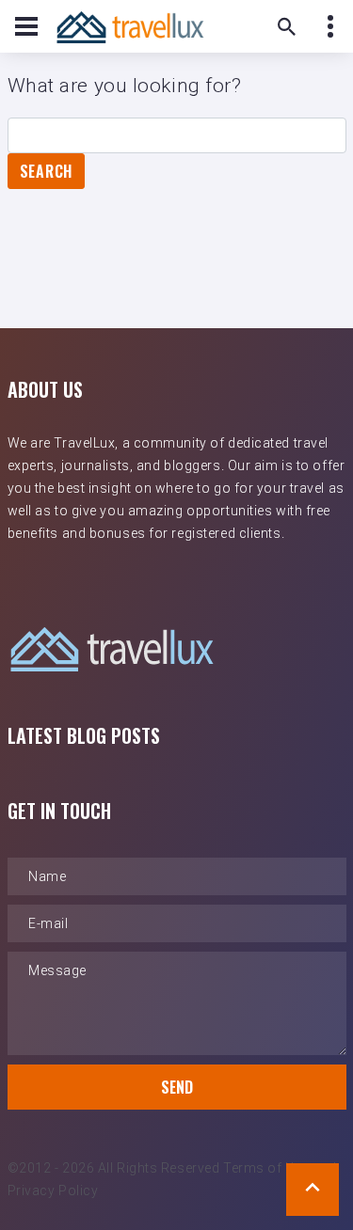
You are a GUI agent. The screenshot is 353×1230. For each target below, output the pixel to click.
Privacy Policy (53, 1190)
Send (177, 1087)
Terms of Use (266, 1167)
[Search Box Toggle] (287, 26)
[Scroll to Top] (312, 1189)
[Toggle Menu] (26, 26)
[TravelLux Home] (130, 26)
